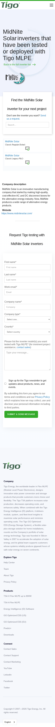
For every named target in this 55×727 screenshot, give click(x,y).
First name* (10, 262)
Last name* (10, 274)
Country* (8, 326)
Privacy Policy (42, 397)
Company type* (12, 314)
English (8, 722)
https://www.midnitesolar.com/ (16, 213)
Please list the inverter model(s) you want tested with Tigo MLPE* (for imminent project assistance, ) (27, 344)
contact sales (23, 347)
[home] (10, 5)
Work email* (10, 287)
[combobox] (10, 722)
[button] (51, 5)
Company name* (13, 301)
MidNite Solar (12, 141)
